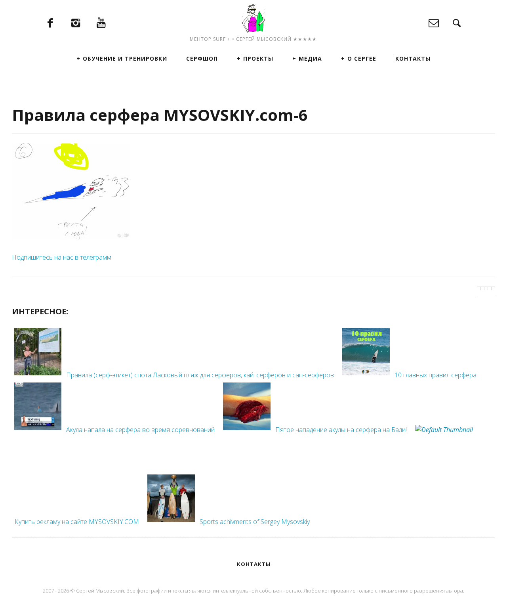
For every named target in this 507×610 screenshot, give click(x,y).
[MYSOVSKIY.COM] (254, 18)
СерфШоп (202, 58)
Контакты (413, 58)
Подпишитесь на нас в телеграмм (61, 257)
